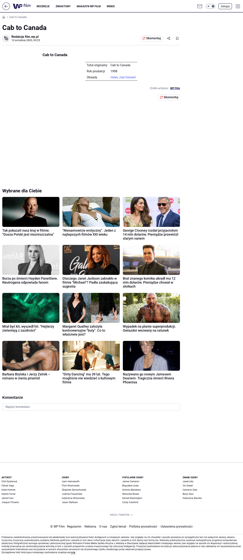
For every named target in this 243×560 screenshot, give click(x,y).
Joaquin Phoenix (10, 502)
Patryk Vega (8, 485)
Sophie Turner (9, 494)
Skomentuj (153, 38)
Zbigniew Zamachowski (74, 489)
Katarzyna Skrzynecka (73, 498)
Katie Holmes (8, 489)
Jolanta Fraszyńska (72, 494)
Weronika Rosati (130, 494)
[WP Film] (25, 6)
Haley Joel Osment (123, 77)
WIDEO (111, 6)
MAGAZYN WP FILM (89, 6)
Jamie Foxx (7, 498)
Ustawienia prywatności (176, 526)
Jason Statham (70, 502)
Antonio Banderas (131, 489)
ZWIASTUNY (63, 6)
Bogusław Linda (130, 485)
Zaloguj (225, 6)
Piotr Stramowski (71, 485)
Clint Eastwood (9, 481)
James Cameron (130, 481)
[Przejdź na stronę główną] (6, 9)
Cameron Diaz (190, 489)
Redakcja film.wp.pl (25, 37)
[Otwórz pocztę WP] (200, 6)
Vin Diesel (188, 485)
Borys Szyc (188, 494)
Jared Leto (188, 481)
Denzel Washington (132, 498)
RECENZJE (43, 6)
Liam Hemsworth (71, 481)
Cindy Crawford (130, 502)
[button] (210, 6)
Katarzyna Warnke (192, 498)
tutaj (73, 552)
